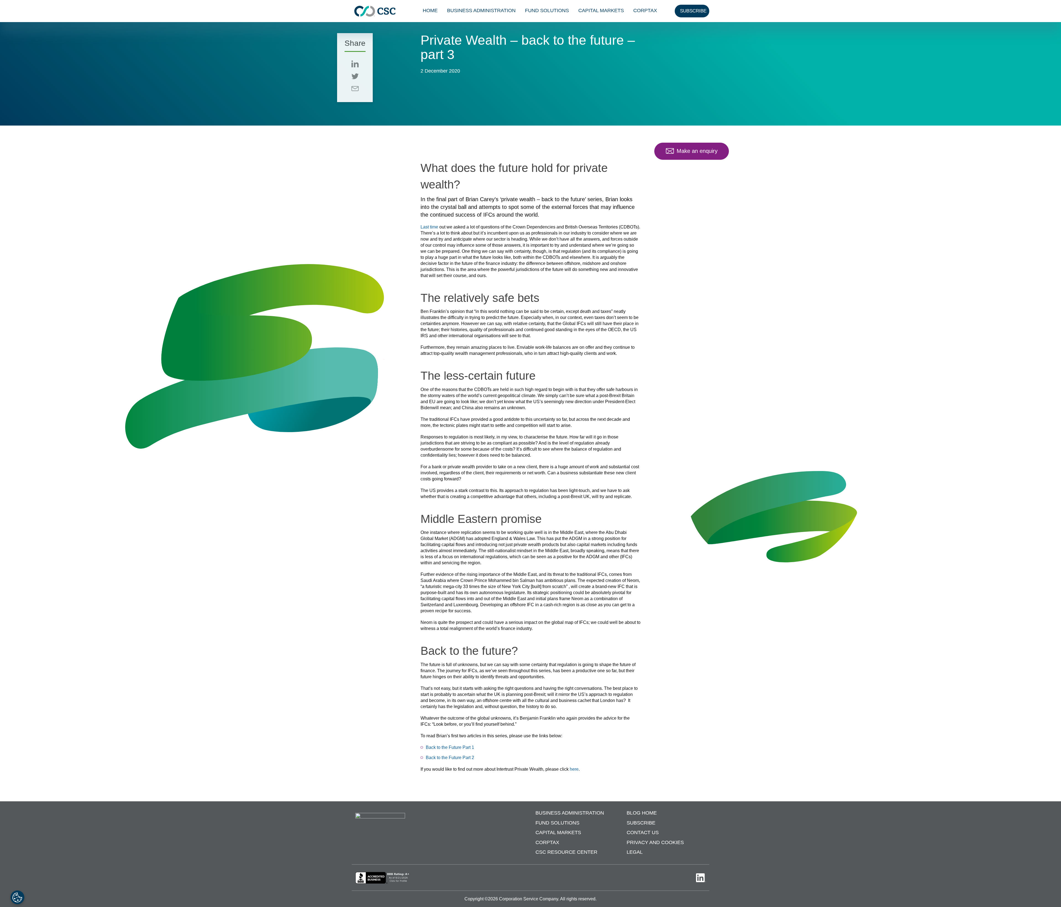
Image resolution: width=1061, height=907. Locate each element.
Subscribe (641, 823)
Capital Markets (601, 10)
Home (430, 10)
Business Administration (481, 10)
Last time (429, 227)
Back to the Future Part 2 (450, 757)
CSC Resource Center (566, 852)
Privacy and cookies (655, 842)
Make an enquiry (697, 151)
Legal (635, 852)
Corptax (645, 10)
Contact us (643, 833)
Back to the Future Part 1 (450, 747)
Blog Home (642, 813)
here (574, 769)
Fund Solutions (547, 10)
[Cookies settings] (17, 897)
